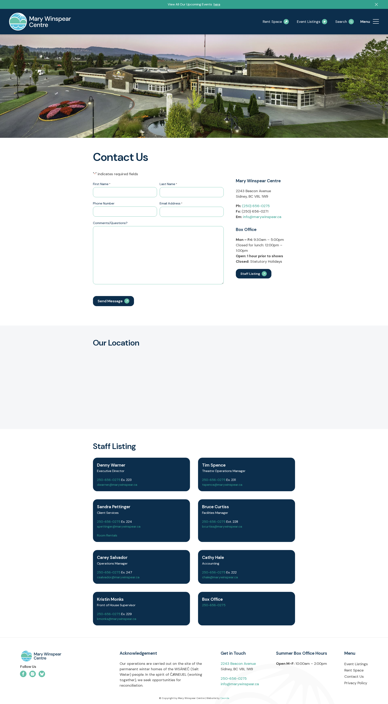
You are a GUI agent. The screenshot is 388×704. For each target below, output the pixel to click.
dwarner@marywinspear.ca (117, 485)
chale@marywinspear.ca (220, 577)
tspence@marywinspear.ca (222, 485)
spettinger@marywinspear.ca (118, 526)
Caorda (224, 698)
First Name (101, 184)
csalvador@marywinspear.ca (118, 577)
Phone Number (104, 203)
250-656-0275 (108, 480)
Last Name (168, 184)
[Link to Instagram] (33, 674)
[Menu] (376, 21)
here (217, 4)
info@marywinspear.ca (262, 216)
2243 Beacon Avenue (238, 663)
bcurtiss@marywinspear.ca (222, 526)
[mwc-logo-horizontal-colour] (61, 657)
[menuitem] (376, 21)
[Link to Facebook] (23, 674)
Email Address (171, 203)
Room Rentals (107, 535)
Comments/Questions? (110, 223)
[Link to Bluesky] (42, 674)
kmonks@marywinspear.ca (116, 619)
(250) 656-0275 (256, 205)
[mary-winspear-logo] (40, 22)
